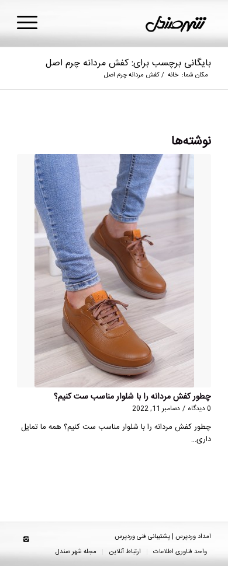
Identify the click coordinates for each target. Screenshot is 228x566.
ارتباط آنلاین (125, 552)
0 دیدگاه (199, 408)
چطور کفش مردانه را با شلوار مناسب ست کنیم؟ (132, 397)
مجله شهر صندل (76, 552)
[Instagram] (25, 539)
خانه (173, 75)
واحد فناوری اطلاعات (180, 552)
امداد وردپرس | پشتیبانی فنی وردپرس (163, 537)
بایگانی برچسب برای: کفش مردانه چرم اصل (128, 63)
